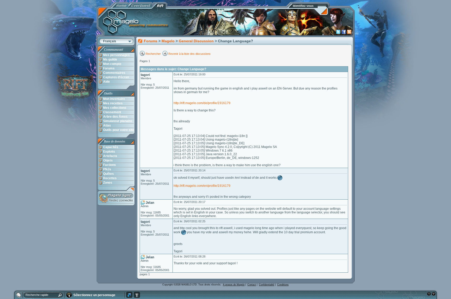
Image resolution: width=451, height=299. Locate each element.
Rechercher (154, 53)
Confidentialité (266, 284)
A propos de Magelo (234, 284)
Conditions (283, 284)
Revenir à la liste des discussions (189, 53)
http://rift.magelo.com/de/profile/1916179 (202, 103)
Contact (251, 284)
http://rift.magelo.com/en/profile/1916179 (202, 186)
